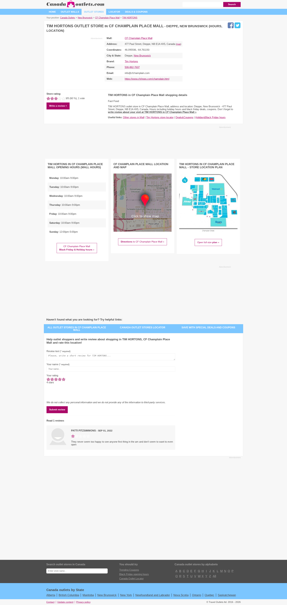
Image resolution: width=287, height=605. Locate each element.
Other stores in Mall (133, 117)
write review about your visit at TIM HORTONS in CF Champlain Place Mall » (152, 112)
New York (126, 595)
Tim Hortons (131, 61)
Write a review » (58, 105)
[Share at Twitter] (237, 25)
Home (52, 11)
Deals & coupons (136, 11)
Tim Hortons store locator (160, 117)
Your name (58, 364)
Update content (65, 602)
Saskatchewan (227, 595)
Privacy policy (83, 602)
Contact (50, 602)
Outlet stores (94, 11)
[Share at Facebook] (231, 25)
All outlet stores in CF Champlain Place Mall (77, 328)
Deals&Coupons (184, 117)
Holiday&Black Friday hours (210, 117)
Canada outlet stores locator (142, 327)
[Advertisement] (74, 63)
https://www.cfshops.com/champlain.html (147, 78)
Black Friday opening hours (134, 574)
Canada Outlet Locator (131, 578)
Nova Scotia (181, 595)
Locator (114, 11)
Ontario (196, 595)
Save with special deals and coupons (208, 327)
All (214, 576)
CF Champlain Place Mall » (76, 248)
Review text (58, 351)
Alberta (50, 595)
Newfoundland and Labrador (152, 595)
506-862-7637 (132, 67)
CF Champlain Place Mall (138, 38)
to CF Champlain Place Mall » (142, 241)
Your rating (52, 375)
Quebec (209, 595)
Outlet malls (70, 11)
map (178, 44)
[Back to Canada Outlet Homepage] (75, 7)
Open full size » (208, 242)
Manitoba (88, 595)
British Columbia (69, 595)
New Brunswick (142, 55)
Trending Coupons (129, 569)
